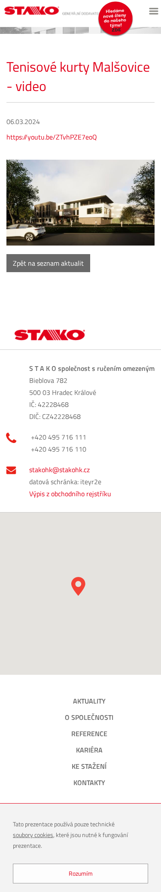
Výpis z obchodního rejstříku (70, 493)
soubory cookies (33, 834)
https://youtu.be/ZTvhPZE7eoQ (51, 137)
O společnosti (89, 717)
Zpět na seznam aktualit (48, 263)
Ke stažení (89, 766)
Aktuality (89, 701)
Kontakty (89, 782)
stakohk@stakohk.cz (59, 469)
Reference (89, 733)
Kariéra (89, 750)
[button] (78, 586)
